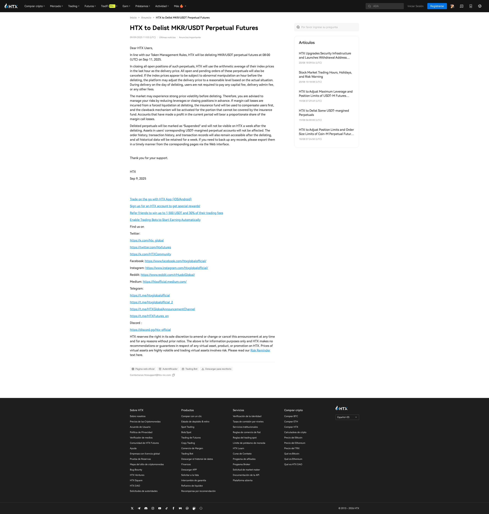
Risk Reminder (260, 350)
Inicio (133, 17)
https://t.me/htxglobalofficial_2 (151, 302)
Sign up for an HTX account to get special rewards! (165, 206)
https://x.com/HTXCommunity (150, 254)
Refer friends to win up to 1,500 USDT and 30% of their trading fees (176, 213)
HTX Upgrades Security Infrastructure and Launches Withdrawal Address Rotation (325, 56)
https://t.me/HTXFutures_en (149, 316)
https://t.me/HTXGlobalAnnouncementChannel (162, 309)
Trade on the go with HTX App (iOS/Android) (161, 199)
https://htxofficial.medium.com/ (165, 281)
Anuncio (146, 17)
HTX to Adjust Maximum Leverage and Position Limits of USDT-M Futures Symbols (326, 94)
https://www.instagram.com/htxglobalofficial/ (176, 268)
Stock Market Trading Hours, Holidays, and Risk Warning (325, 74)
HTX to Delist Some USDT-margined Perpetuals (324, 113)
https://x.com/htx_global (147, 240)
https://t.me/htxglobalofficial (150, 295)
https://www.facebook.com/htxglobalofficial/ (175, 261)
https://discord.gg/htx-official (150, 330)
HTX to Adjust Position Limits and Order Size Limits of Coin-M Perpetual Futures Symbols (326, 132)
